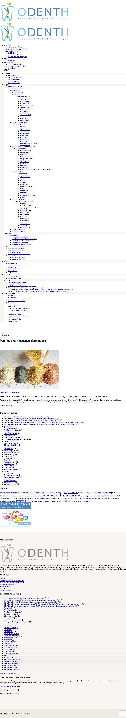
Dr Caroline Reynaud (25, 177)
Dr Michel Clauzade (25, 101)
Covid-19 (81, 493)
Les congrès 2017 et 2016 (18, 231)
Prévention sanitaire (11, 469)
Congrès (6, 85)
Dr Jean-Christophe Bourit (26, 105)
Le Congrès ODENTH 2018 (18, 229)
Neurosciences (9, 454)
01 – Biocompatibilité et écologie (16, 284)
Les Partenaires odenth (15, 64)
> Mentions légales (6, 579)
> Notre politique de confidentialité (12, 581)
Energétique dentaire (11, 443)
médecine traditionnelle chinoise (39, 498)
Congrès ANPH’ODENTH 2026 (15, 86)
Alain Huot (22, 180)
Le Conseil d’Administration (15, 77)
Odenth (6, 460)
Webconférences (10, 481)
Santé (6, 471)
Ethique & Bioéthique (11, 445)
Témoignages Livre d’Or (14, 83)
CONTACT (7, 70)
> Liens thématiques (7, 584)
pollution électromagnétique (38, 501)
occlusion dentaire (72, 498)
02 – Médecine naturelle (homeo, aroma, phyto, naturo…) (22, 286)
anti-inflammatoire (14, 493)
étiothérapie (86, 501)
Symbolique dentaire (11, 475)
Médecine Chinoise (5, 498)
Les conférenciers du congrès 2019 (24, 201)
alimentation (4, 493)
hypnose (83, 496)
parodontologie (113, 498)
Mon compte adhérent (15, 55)
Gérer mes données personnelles (10, 693)
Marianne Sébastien (25, 227)
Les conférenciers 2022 (21, 148)
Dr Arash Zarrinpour (25, 167)
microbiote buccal (106, 496)
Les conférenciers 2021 (21, 173)
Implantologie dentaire (11, 451)
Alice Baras (22, 126)
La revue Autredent (13, 321)
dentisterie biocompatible (91, 493)
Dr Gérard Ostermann (25, 130)
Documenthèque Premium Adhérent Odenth (19, 316)
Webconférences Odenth (14, 269)
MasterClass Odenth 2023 (18, 257)
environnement (24, 496)
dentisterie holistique (105, 493)
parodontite (95, 498)
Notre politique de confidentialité (10, 686)
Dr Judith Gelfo (23, 226)
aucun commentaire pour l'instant (94, 396)
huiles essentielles (71, 495)
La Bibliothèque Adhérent (14, 314)
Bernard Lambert (24, 160)
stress (61, 501)
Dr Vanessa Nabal (24, 194)
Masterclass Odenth (13, 256)
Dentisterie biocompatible (13, 437)
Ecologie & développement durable (16, 439)
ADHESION (7, 45)
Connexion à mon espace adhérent (16, 301)
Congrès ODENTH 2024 (17, 94)
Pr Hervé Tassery (24, 141)
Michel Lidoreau (24, 163)
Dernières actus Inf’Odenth (14, 276)
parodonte (89, 498)
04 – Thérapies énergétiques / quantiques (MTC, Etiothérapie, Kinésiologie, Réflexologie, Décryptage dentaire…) (42, 422)
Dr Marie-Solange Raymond (26, 186)
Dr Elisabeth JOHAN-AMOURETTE (28, 143)
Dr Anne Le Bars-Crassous (26, 100)
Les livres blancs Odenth (14, 318)
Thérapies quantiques (11, 477)
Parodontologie (9, 462)
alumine (77, 396)
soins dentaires (54, 501)
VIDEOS (6, 261)
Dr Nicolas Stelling (24, 220)
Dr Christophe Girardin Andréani (28, 195)
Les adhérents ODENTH (14, 79)
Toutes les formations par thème (16, 250)
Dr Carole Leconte (24, 156)
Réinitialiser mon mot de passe (17, 57)
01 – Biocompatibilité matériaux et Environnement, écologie (24, 417)
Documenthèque (8, 280)
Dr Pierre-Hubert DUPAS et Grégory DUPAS (30, 207)
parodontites (103, 498)
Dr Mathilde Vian (24, 190)
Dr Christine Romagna (25, 150)
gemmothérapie (33, 496)
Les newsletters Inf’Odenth (14, 278)
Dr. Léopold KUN (24, 216)
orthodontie (81, 498)
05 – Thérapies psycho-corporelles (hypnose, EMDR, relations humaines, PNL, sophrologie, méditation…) (40, 424)
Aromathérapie (9, 428)
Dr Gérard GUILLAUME (25, 210)
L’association (8, 73)
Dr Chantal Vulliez (24, 103)
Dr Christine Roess (24, 222)
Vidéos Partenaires (12, 271)
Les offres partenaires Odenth (17, 66)
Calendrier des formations (14, 252)
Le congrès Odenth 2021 (18, 171)
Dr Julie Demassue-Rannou (26, 158)
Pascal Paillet (23, 182)
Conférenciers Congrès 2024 (23, 96)
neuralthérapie (53, 498)
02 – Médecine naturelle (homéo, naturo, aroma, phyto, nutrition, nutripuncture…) (31, 419)
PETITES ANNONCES (13, 306)
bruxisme (40, 493)
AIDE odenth (12, 61)
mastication (97, 496)
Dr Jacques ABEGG (24, 203)
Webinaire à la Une (12, 263)
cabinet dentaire (50, 492)
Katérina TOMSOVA (24, 107)
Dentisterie (8, 436)
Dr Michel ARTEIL (24, 118)
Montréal (114, 496)
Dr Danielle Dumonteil (25, 175)
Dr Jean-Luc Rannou (25, 224)
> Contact (3, 588)
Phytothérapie (9, 464)
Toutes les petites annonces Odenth (21, 308)
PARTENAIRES (8, 62)
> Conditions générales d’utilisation (12, 583)
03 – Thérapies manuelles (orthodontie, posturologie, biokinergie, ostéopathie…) (31, 421)
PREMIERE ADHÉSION (15, 47)
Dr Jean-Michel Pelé (25, 132)
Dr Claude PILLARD (24, 109)
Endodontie (8, 441)
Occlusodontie (9, 458)
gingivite (40, 496)
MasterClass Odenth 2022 (18, 259)
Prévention (7, 468)
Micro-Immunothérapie (12, 453)
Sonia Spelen (23, 192)
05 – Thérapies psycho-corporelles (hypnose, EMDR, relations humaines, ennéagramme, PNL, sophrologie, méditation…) (38, 291)
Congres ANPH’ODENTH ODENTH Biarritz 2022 (23, 147)
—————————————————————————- (19, 88)
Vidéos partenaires (10, 479)
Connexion (10, 303)
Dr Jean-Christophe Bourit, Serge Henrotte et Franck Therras (35, 169)
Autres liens (11, 68)
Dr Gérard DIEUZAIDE (25, 120)
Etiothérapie (8, 447)
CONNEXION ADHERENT (11, 51)
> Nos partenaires (6, 586)
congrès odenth (71, 492)
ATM (34, 493)
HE (44, 496)
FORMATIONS (7, 233)
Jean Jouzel (23, 137)
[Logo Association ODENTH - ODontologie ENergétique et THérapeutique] (34, 20)
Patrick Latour (23, 165)
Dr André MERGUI (24, 111)
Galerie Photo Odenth (13, 81)
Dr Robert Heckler (24, 212)
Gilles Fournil (23, 179)
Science (6, 473)
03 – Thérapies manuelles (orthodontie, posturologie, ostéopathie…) (25, 288)
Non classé (8, 456)
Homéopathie (8, 449)
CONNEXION (12, 53)
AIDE (5, 59)
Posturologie (8, 466)
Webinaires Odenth (12, 267)
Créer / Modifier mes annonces (19, 310)
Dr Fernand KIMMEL (25, 214)
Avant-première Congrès (14, 272)
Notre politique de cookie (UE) (9, 690)
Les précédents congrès (14, 90)
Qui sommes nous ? (13, 75)
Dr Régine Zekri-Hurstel (25, 98)
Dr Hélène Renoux (24, 152)
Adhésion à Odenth (12, 295)
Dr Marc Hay (23, 197)
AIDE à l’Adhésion (12, 297)
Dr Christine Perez (24, 133)
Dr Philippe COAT (24, 113)
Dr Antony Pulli (23, 188)
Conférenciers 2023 (20, 124)
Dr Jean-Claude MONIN (25, 115)
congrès (60, 493)
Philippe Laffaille (24, 184)
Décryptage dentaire (14, 496)
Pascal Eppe (23, 128)
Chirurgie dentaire (10, 432)
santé (47, 501)
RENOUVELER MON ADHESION (17, 49)
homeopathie (54, 495)
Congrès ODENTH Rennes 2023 (19, 122)
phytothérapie (22, 501)
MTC (118, 496)
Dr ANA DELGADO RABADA (26, 205)
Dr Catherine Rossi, (24, 139)
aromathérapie (27, 492)
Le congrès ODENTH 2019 (18, 199)
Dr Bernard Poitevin (24, 162)
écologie (79, 501)
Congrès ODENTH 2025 (17, 92)
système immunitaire (70, 501)
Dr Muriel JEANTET (24, 117)
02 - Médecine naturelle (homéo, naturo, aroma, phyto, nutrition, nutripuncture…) (41, 396)
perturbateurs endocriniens (7, 501)
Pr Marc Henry (23, 154)
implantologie (89, 496)
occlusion (62, 498)
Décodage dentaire (10, 434)
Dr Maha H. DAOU (24, 135)
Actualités (7, 426)
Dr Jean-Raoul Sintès (25, 145)
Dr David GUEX (23, 209)
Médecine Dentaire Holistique (20, 498)
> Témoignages (5, 590)
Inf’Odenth (7, 274)
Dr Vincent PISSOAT (25, 218)
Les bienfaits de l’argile (9, 392)
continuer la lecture (6, 405)
